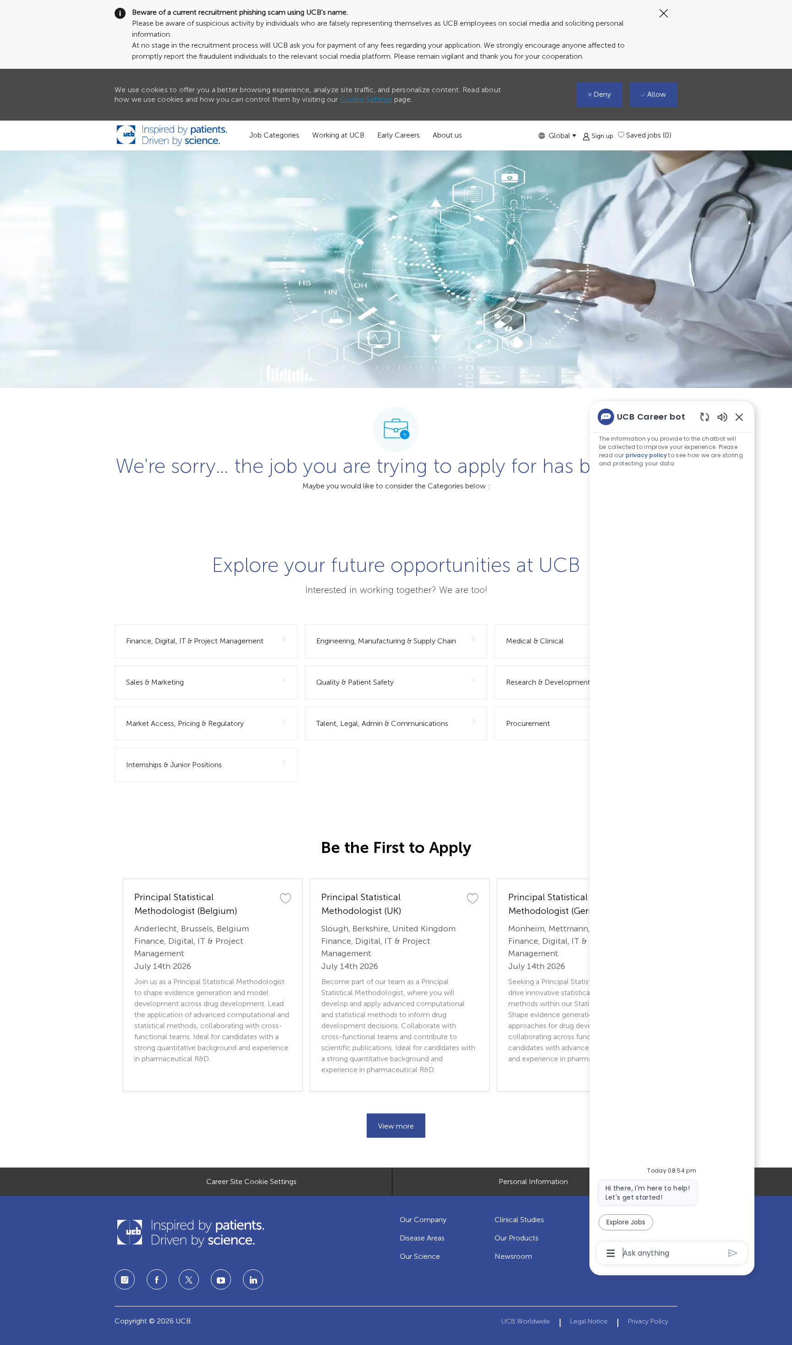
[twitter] (189, 1279)
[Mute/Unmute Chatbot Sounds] (722, 416)
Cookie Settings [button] (366, 99)
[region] (671, 834)
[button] (557, 135)
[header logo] (172, 135)
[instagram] (125, 1279)
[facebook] (157, 1279)
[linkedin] (221, 1279)
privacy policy (646, 455)
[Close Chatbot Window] (739, 416)
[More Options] (610, 1253)
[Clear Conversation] (704, 416)
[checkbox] (285, 898)
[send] (733, 1253)
